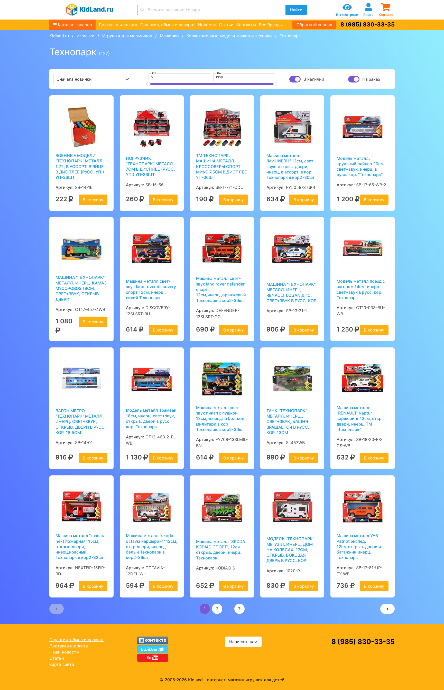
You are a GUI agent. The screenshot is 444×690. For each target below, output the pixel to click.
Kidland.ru (59, 35)
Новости (207, 24)
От (154, 73)
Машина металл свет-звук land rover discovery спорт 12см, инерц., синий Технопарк (151, 289)
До (219, 73)
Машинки (169, 35)
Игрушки (86, 35)
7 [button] (239, 608)
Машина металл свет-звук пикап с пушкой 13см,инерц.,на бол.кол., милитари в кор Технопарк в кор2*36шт (221, 418)
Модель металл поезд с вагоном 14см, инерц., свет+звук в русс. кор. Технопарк (361, 289)
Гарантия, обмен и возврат (167, 24)
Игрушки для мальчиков (127, 35)
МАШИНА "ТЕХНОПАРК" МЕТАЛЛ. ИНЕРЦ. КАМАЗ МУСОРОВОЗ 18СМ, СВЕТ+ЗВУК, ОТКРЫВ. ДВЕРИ (81, 288)
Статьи (226, 24)
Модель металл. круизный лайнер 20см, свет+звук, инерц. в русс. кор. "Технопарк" (361, 166)
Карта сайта (61, 664)
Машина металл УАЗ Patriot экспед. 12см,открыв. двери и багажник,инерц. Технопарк (359, 546)
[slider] (148, 84)
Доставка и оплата (118, 24)
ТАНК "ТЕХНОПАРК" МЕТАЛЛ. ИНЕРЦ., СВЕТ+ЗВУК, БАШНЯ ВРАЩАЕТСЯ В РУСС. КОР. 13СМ (287, 421)
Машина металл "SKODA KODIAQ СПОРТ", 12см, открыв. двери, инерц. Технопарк (220, 549)
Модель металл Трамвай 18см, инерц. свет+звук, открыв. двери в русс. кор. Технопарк (151, 418)
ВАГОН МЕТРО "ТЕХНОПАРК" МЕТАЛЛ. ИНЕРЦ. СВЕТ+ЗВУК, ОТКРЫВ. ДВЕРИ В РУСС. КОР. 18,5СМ (80, 421)
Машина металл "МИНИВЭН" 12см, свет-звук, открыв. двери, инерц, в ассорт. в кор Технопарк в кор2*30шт (290, 166)
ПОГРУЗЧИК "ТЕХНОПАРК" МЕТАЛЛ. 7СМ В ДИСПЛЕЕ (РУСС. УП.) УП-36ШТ (150, 166)
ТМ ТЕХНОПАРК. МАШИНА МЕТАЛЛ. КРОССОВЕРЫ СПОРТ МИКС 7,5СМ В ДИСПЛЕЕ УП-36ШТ (221, 166)
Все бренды (271, 24)
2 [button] (217, 608)
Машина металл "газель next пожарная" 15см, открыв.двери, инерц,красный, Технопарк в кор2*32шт (79, 546)
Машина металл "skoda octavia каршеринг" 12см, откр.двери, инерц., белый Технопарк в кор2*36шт (151, 546)
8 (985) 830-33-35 (367, 24)
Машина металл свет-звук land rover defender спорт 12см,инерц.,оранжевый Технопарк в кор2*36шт (221, 289)
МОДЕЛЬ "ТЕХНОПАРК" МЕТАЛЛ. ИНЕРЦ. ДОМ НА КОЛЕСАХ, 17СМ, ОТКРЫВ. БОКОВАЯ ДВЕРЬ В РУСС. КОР (290, 549)
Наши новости (64, 652)
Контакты (246, 24)
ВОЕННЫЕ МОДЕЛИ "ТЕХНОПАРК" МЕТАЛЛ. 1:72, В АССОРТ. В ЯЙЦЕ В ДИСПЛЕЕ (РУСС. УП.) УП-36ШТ (79, 166)
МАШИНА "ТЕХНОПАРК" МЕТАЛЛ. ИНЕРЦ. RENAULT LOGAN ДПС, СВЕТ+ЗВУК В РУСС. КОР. (291, 292)
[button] (56, 609)
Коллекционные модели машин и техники (229, 35)
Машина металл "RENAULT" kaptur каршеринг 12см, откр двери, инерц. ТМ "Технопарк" (359, 418)
